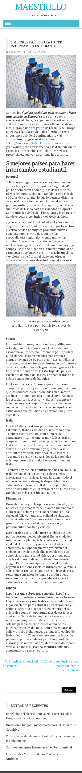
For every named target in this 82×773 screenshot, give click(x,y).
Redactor (14, 51)
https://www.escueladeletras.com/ (29, 143)
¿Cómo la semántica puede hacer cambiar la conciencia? (60, 665)
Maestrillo (41, 6)
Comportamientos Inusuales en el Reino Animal (39, 747)
